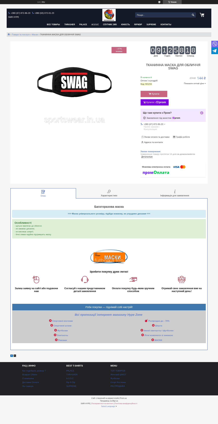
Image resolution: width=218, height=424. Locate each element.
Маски (35, 34)
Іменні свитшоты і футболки (159, 330)
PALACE (83, 24)
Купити (155, 94)
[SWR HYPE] (109, 15)
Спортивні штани (62, 325)
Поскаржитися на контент (102, 404)
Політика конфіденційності (126, 404)
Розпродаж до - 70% (158, 321)
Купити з (151, 102)
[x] (15, 356)
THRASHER (69, 24)
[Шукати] (193, 15)
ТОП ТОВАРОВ (117, 370)
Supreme (151, 24)
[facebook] (11, 356)
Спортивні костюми (62, 321)
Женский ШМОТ (118, 374)
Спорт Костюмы (118, 382)
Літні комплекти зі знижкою (158, 335)
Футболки (62, 330)
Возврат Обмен (29, 374)
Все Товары (53, 24)
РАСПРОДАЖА (117, 386)
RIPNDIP (138, 24)
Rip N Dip (70, 382)
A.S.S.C (95, 24)
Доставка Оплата (30, 382)
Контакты (166, 24)
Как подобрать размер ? (34, 370)
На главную (28, 386)
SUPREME (71, 386)
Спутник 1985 (110, 24)
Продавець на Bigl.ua (109, 401)
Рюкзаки (62, 340)
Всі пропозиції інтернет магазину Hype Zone (109, 314)
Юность (125, 24)
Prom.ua (123, 398)
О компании (28, 378)
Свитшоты (62, 335)
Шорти (158, 325)
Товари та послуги (21, 34)
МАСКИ (158, 340)
